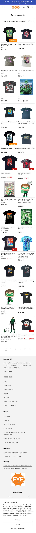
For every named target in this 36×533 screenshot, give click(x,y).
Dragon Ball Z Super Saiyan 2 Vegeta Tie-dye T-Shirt (26, 254)
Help (5, 381)
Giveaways (6, 462)
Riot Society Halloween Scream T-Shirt (8, 227)
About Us (6, 416)
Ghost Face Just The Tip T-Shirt (9, 71)
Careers (6, 420)
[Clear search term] (29, 21)
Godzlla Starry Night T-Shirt (26, 148)
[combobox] (18, 21)
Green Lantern (22, 97)
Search (5, 393)
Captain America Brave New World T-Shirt (8, 254)
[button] (3, 7)
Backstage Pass (8, 389)
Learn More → (8, 371)
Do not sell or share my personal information (14, 433)
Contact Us (7, 385)
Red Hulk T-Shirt (6, 173)
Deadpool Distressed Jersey (24, 173)
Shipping (6, 397)
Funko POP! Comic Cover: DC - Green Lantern (9, 200)
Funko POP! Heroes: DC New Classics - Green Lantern (8, 309)
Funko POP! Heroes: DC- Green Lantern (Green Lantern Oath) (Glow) (25, 201)
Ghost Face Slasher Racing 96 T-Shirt (26, 281)
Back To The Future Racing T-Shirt (9, 281)
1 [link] (6, 349)
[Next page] (30, 349)
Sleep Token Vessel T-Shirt (26, 44)
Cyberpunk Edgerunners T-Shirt (26, 71)
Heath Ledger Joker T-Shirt (26, 335)
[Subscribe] (28, 497)
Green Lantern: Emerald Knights (25, 227)
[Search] (33, 21)
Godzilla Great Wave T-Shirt (9, 148)
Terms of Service (9, 424)
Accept (17, 520)
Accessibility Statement (11, 438)
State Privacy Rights (10, 401)
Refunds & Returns (9, 405)
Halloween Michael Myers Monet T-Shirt (8, 45)
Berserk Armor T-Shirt (7, 97)
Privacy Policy (21, 515)
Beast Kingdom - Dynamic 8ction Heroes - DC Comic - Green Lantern (9, 336)
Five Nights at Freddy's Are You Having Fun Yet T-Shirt (26, 122)
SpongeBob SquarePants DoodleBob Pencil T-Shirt (25, 308)
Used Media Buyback (10, 442)
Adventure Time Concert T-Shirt (9, 122)
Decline (17, 524)
